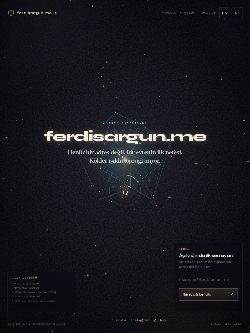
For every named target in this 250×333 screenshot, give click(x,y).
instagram (140, 320)
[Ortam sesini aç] (237, 13)
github (160, 320)
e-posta (119, 320)
